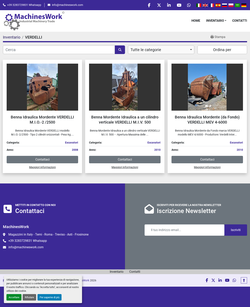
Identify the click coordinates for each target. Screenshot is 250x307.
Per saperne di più (49, 297)
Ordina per (222, 49)
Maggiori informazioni (42, 167)
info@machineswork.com (67, 4)
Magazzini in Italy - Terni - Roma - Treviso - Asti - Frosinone (48, 234)
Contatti (239, 21)
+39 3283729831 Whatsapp (24, 4)
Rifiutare (29, 297)
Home (195, 21)
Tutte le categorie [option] (145, 49)
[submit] (120, 49)
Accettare (14, 297)
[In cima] (244, 280)
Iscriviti (236, 230)
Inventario (215, 21)
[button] (216, 20)
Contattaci (42, 159)
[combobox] (161, 49)
